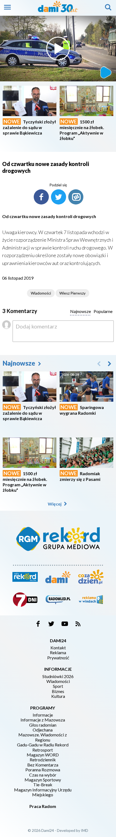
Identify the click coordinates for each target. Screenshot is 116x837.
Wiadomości (41, 293)
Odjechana (43, 729)
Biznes (58, 691)
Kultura (58, 696)
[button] (109, 363)
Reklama (58, 652)
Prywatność (58, 657)
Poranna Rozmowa (42, 769)
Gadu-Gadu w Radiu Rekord (43, 744)
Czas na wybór (42, 774)
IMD (84, 830)
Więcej (55, 503)
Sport (58, 686)
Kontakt (58, 647)
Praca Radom (42, 806)
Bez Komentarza (42, 764)
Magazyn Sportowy (43, 779)
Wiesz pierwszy (72, 293)
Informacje (43, 715)
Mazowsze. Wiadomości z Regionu (42, 737)
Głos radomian (42, 725)
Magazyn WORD (43, 754)
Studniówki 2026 (58, 676)
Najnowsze (19, 363)
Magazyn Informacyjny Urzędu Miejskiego (42, 792)
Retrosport (42, 749)
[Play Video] (58, 49)
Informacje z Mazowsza (43, 719)
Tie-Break (42, 784)
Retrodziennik (43, 759)
